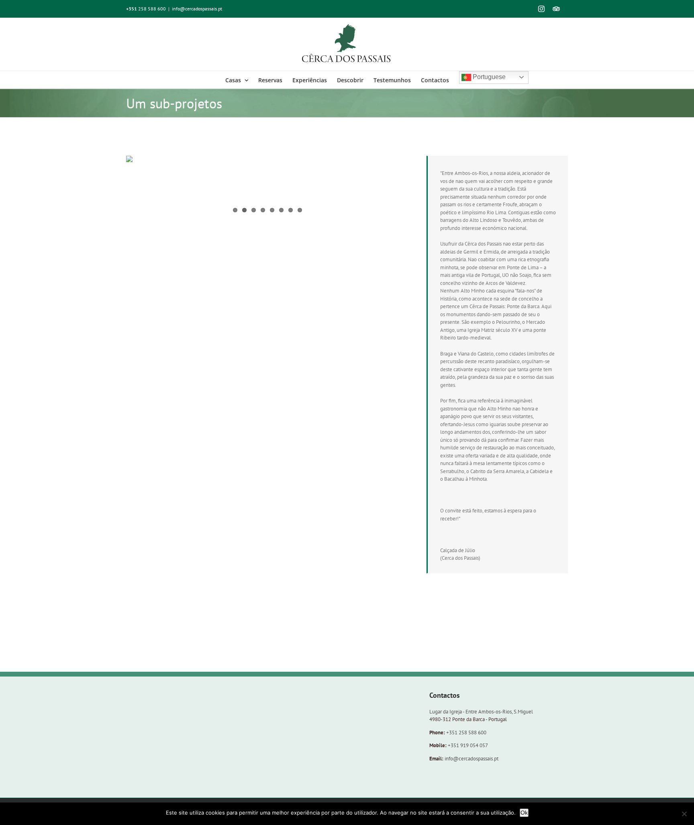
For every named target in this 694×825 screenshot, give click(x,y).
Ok (524, 812)
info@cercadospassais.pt (197, 9)
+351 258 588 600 (466, 732)
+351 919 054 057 (468, 745)
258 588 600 (146, 9)
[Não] (684, 814)
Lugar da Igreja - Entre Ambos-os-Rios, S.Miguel (481, 711)
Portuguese (488, 76)
